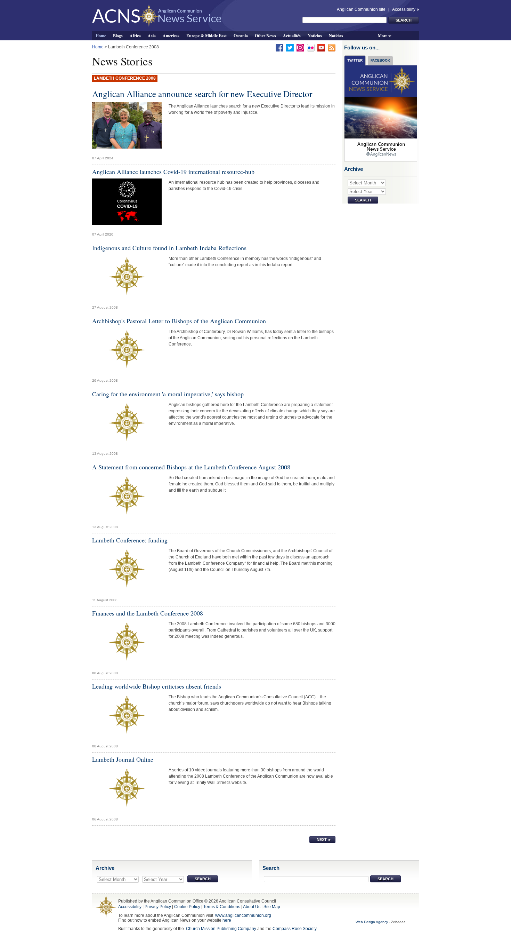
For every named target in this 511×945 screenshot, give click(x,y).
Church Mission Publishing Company (221, 928)
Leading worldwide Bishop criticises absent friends (156, 686)
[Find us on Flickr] (311, 47)
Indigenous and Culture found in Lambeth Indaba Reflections (169, 248)
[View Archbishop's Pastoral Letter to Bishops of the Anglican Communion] (127, 351)
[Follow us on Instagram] (300, 47)
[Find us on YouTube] (321, 47)
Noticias (315, 35)
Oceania (241, 35)
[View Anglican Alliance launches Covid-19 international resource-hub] (127, 203)
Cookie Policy (187, 906)
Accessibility (404, 9)
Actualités (292, 35)
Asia (152, 35)
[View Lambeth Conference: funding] (127, 570)
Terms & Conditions (221, 906)
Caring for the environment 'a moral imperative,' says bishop (168, 394)
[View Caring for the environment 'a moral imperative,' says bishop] (127, 424)
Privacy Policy (158, 906)
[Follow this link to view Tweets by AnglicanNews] (380, 113)
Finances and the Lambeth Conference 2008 (147, 613)
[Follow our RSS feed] (331, 47)
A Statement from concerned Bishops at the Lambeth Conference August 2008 (191, 467)
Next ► (324, 839)
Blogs (118, 35)
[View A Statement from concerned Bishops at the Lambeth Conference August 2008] (127, 497)
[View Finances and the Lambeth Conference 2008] (127, 643)
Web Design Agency (372, 922)
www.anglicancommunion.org (243, 915)
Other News (265, 35)
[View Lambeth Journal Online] (127, 789)
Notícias (336, 35)
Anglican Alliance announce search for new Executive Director (202, 94)
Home (101, 35)
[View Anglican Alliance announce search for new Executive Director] (127, 127)
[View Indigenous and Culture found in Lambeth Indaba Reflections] (127, 278)
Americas (171, 35)
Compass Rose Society (295, 928)
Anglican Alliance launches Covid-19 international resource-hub (173, 171)
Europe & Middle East (206, 35)
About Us (251, 906)
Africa (135, 35)
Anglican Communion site (361, 9)
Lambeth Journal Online (122, 759)
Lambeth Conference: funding (130, 540)
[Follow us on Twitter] (290, 47)
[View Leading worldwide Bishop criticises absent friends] (127, 716)
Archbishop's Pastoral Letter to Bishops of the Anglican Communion (179, 321)
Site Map (271, 906)
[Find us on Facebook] (279, 47)
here (226, 920)
